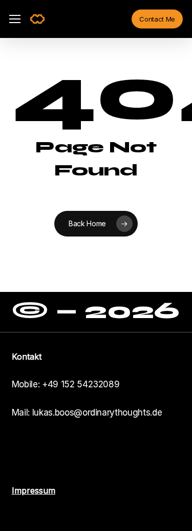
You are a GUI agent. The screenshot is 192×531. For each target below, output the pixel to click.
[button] (14, 19)
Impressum (33, 490)
